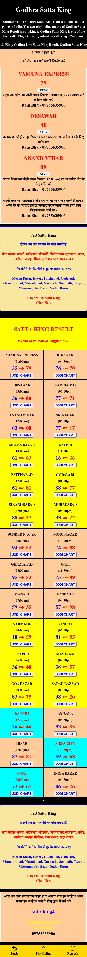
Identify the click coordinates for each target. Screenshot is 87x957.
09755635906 (43, 933)
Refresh (43, 90)
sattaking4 (43, 911)
